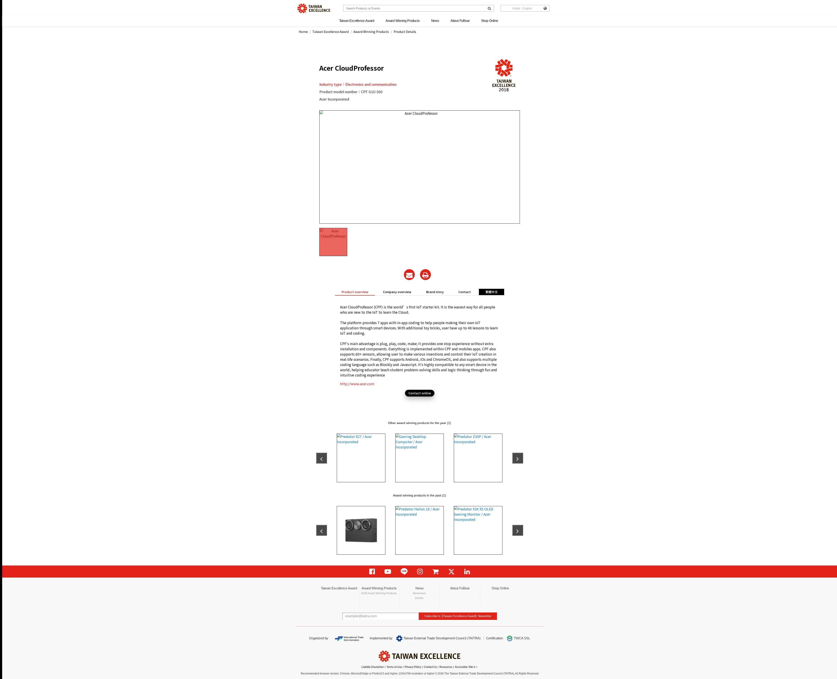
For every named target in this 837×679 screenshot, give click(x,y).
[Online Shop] (435, 571)
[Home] (314, 8)
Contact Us (430, 667)
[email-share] (409, 274)
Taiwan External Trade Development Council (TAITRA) (442, 638)
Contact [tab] (464, 292)
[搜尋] (489, 8)
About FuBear (460, 20)
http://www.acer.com (357, 383)
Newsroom (419, 593)
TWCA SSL (521, 638)
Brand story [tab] (435, 292)
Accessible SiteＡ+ (466, 667)
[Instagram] (420, 571)
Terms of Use (394, 667)
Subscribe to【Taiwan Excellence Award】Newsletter (457, 616)
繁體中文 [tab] (491, 292)
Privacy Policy (413, 667)
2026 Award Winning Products (379, 593)
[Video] (387, 571)
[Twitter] (451, 571)
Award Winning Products (403, 20)
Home (303, 31)
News (435, 20)
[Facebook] (372, 571)
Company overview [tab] (397, 292)
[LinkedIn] (467, 571)
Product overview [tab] (355, 292)
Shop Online (489, 20)
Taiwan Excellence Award (356, 20)
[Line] (404, 571)
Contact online (419, 393)
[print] (425, 274)
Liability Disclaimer (372, 667)
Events (419, 598)
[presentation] (321, 458)
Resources (445, 667)
